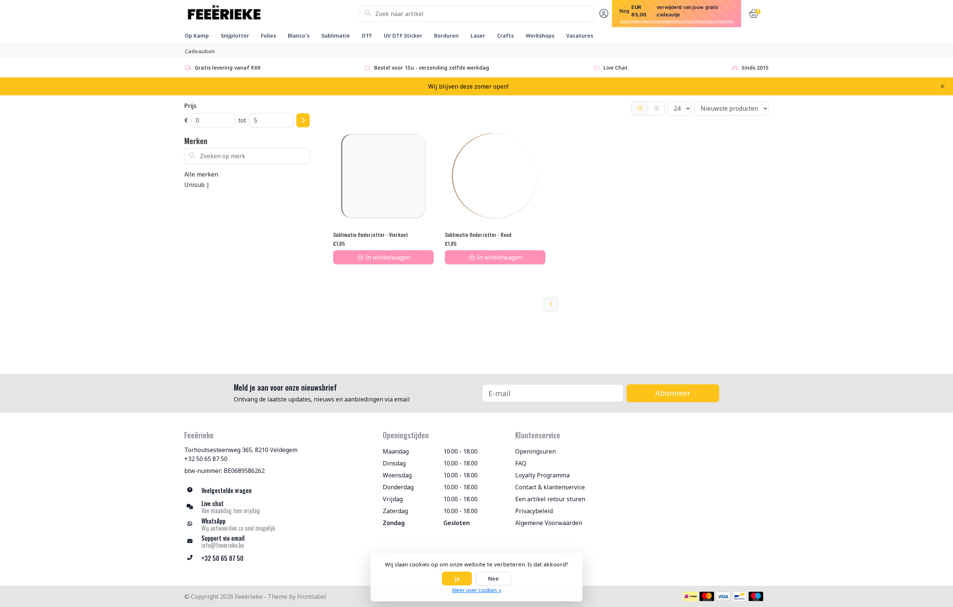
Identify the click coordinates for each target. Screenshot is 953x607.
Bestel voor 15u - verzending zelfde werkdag (431, 67)
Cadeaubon (200, 51)
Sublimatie (335, 35)
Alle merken (201, 174)
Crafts (505, 35)
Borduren (446, 35)
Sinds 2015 (755, 67)
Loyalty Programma (542, 475)
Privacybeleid (534, 511)
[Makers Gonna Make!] (272, 14)
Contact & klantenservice (550, 487)
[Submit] (303, 120)
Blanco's (298, 35)
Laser (478, 35)
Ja (457, 578)
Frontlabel (311, 596)
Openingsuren (535, 451)
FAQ (520, 463)
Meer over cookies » (476, 590)
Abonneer (673, 393)
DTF (367, 35)
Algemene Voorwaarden (548, 523)
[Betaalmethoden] (690, 596)
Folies (268, 35)
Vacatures (579, 35)
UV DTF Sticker (403, 35)
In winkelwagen (387, 257)
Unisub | (197, 185)
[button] (602, 14)
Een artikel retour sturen (550, 499)
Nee (493, 578)
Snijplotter (235, 35)
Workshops (540, 35)
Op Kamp (197, 35)
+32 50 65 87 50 (205, 459)
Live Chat (615, 67)
